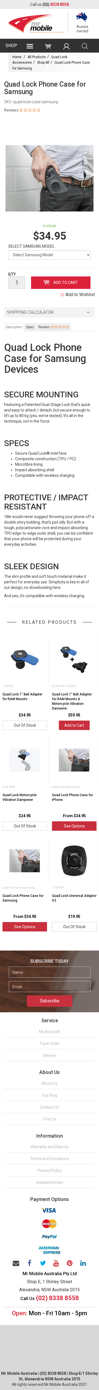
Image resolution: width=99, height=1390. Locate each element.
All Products (37, 57)
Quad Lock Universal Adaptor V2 (74, 898)
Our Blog (49, 1095)
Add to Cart (65, 282)
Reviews (44, 327)
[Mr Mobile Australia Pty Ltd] (36, 22)
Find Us (49, 1119)
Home (16, 57)
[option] (49, 178)
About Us (49, 1083)
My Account (49, 1031)
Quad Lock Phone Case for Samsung (22, 898)
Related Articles (49, 1182)
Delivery (49, 1055)
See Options (74, 826)
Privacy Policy (49, 1170)
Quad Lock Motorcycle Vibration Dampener (19, 797)
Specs (30, 327)
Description (14, 327)
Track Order (49, 1043)
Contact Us (49, 1107)
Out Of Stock (25, 725)
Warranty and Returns (49, 1147)
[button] (49, 312)
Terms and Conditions (49, 1158)
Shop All (43, 62)
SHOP (11, 45)
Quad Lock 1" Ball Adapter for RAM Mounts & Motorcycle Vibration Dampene (72, 701)
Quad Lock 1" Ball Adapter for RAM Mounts (22, 696)
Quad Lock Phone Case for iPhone (72, 797)
